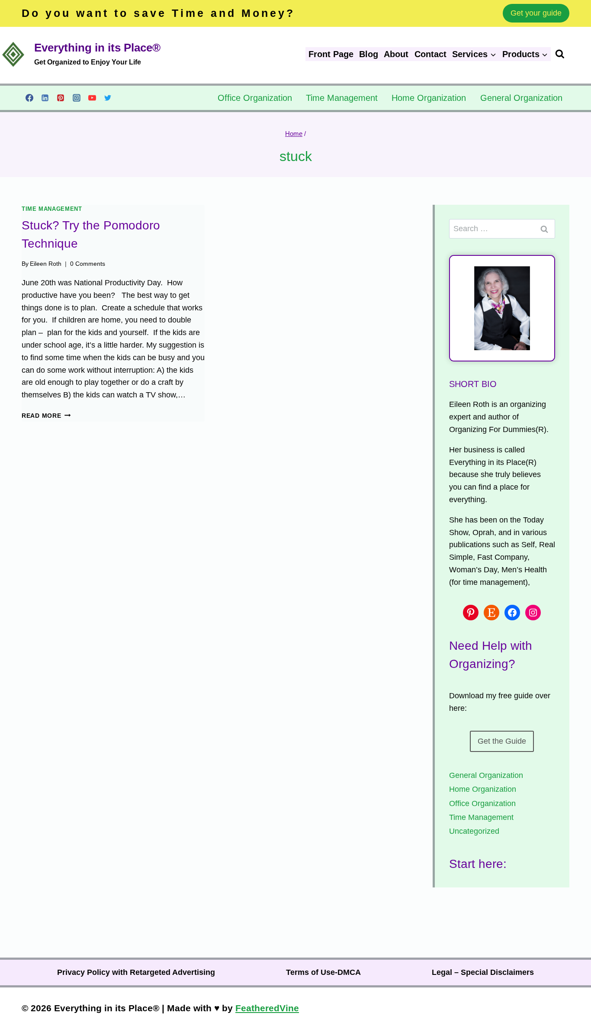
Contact (430, 54)
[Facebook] (29, 98)
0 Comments (87, 263)
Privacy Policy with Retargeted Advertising (136, 972)
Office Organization (255, 98)
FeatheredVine (267, 1008)
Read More (46, 415)
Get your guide (536, 13)
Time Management (342, 98)
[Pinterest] (60, 98)
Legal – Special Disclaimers (483, 972)
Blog (368, 54)
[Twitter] (108, 98)
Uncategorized (474, 831)
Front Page (330, 54)
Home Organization (429, 98)
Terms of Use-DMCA (323, 972)
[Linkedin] (45, 98)
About (396, 54)
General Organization (521, 98)
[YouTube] (92, 98)
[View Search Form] (573, 54)
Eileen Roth (45, 263)
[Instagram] (76, 98)
